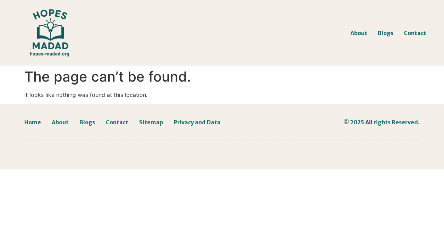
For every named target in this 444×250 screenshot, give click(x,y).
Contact (415, 33)
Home (32, 122)
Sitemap (151, 122)
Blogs (385, 33)
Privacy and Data (197, 122)
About (358, 33)
